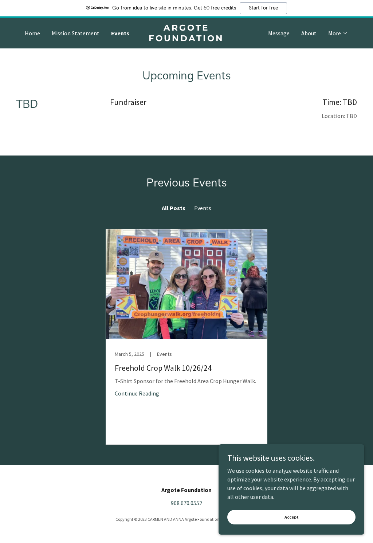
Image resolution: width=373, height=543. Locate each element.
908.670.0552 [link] (186, 503)
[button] (338, 33)
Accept (291, 517)
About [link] (309, 33)
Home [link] (32, 33)
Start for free (263, 8)
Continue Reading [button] (137, 393)
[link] (186, 39)
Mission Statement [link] (75, 33)
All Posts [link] (173, 208)
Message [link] (279, 33)
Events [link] (120, 33)
